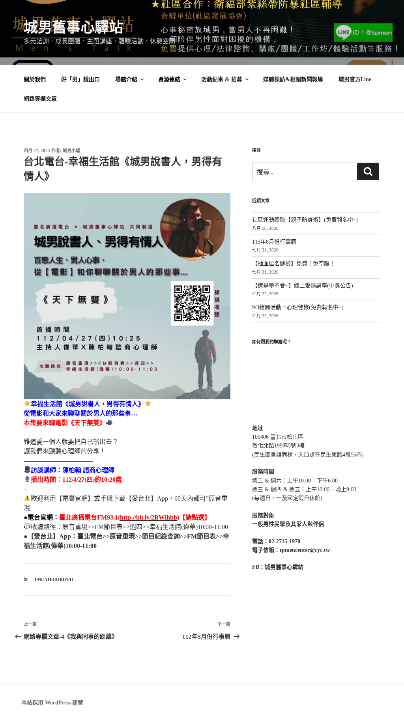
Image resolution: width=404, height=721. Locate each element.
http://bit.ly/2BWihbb (148, 517)
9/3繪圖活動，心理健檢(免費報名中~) (298, 307)
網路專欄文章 (40, 99)
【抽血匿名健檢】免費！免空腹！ (293, 263)
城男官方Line (355, 79)
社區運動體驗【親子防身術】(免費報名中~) (305, 220)
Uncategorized (54, 579)
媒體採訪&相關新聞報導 (293, 79)
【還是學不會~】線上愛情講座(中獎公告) (302, 286)
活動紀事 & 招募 (221, 79)
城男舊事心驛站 (73, 27)
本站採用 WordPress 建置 (52, 703)
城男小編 (71, 150)
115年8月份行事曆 (274, 242)
